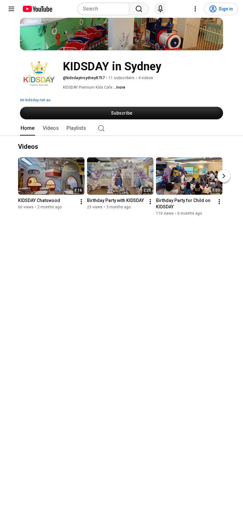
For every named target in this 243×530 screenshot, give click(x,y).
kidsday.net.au (37, 100)
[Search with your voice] (160, 9)
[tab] (27, 128)
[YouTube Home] (37, 9)
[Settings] (195, 9)
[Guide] (11, 9)
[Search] (139, 9)
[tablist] (121, 128)
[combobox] (105, 9)
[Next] (223, 176)
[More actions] (81, 202)
